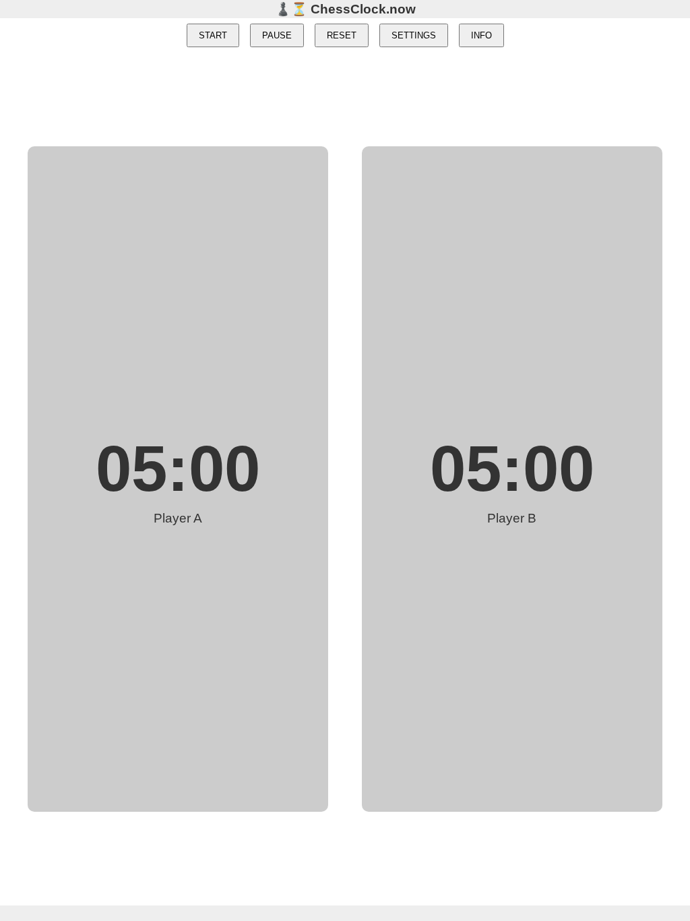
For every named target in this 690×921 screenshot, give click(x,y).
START (213, 35)
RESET (341, 35)
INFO (481, 35)
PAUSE (277, 35)
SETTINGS (413, 35)
